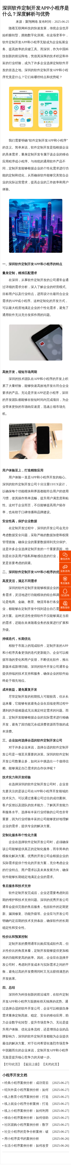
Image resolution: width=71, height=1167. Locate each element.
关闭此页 (51, 1064)
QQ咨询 (65, 592)
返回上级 (31, 1064)
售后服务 (65, 580)
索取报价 (65, 604)
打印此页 (12, 1064)
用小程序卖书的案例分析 (21, 1138)
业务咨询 (65, 568)
